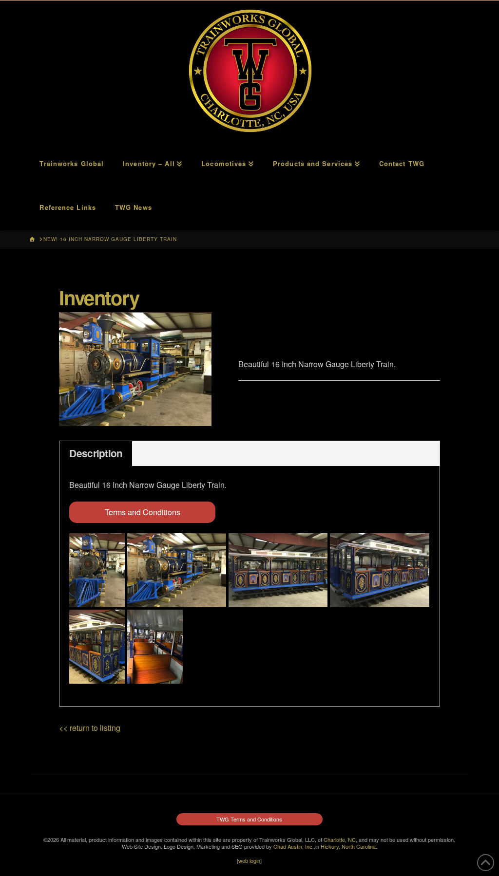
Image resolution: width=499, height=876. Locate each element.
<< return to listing (89, 727)
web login (249, 860)
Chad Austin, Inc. (293, 846)
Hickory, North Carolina (348, 846)
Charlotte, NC (340, 839)
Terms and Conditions (142, 512)
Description (95, 453)
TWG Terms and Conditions (249, 819)
